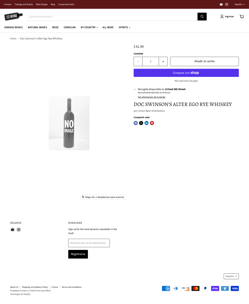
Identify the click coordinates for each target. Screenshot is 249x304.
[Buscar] (202, 16)
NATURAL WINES (37, 27)
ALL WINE (108, 27)
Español (238, 4)
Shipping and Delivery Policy (35, 287)
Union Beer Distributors (151, 111)
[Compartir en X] (141, 123)
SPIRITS (123, 27)
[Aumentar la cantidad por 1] (163, 61)
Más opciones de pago (186, 80)
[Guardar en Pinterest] (152, 123)
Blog (53, 4)
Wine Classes (41, 4)
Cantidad (138, 53)
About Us (14, 287)
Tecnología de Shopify (20, 294)
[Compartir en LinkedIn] (146, 123)
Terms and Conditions (71, 287)
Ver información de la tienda (151, 97)
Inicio (13, 38)
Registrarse (78, 254)
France (55, 287)
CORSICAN (70, 27)
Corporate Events (66, 4)
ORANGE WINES (13, 27)
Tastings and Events (24, 4)
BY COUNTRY (88, 27)
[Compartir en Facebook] (136, 123)
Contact (7, 4)
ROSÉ (55, 27)
